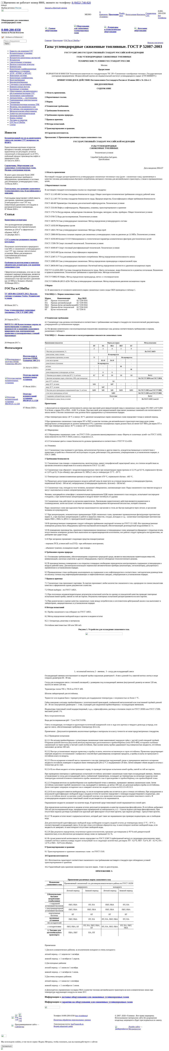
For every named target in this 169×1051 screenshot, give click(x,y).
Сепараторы (15, 102)
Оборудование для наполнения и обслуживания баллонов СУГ (23, 92)
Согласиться (7, 1046)
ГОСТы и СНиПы (17, 122)
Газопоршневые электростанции (23, 100)
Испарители (15, 60)
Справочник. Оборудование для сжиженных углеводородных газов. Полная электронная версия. (20, 167)
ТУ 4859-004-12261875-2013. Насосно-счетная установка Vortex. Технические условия (22, 296)
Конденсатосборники (19, 82)
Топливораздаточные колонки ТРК (24, 104)
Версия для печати (155, 43)
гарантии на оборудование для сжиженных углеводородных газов (97, 1002)
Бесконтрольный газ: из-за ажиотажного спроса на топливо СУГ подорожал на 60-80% (23, 140)
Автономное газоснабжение (21, 96)
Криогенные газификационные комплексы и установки (23, 70)
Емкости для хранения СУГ (21, 51)
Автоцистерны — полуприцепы (23, 98)
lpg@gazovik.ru (77, 1024)
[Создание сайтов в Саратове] (121, 1029)
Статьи (13, 124)
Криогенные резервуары (16, 220)
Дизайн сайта (134, 1027)
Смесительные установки (20, 62)
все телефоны (162, 16)
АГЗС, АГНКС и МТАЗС (20, 73)
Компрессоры (15, 67)
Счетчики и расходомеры (20, 84)
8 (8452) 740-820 (81, 2)
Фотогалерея (13, 347)
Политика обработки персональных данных (72, 1020)
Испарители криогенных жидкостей (25, 58)
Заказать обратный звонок (56, 8)
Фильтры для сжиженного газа (23, 107)
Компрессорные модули (20, 87)
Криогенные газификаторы (21, 78)
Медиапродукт (134, 1029)
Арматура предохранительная (22, 113)
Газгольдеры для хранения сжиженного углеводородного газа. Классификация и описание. (23, 191)
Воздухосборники (17, 80)
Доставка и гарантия (18, 120)
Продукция (57, 40)
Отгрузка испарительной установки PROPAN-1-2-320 (30, 397)
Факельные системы (18, 75)
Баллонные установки (19, 89)
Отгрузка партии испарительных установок (30, 377)
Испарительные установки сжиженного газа (21, 54)
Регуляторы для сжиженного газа (24, 109)
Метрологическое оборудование (23, 111)
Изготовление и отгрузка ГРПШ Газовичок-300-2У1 (31, 358)
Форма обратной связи (63, 1026)
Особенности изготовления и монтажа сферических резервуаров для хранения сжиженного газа (22, 264)
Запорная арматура (18, 116)
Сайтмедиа (19, 1027)
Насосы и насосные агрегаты (22, 64)
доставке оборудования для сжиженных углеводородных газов (95, 997)
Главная (48, 40)
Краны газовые (16, 118)
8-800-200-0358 (11, 29)
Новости (10, 132)
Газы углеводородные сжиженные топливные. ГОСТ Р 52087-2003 (20, 311)
